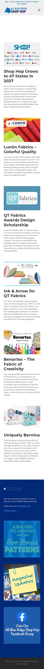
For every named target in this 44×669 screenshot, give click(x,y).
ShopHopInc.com (23, 506)
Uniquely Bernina (22, 435)
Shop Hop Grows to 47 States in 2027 (21, 76)
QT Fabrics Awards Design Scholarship (19, 220)
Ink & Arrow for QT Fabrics (19, 293)
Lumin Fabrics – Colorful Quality (20, 149)
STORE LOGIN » (10, 511)
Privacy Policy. (22, 664)
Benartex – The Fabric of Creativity (19, 364)
